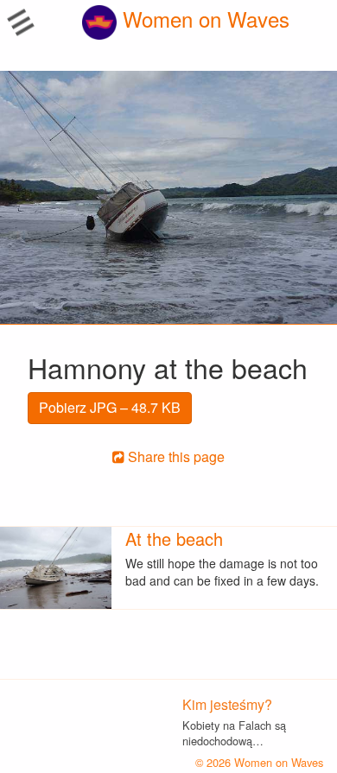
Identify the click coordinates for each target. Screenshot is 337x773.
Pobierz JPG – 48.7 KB (110, 407)
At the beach (174, 538)
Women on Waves (203, 18)
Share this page (174, 456)
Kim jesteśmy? (227, 704)
